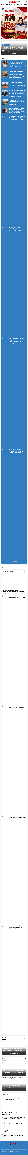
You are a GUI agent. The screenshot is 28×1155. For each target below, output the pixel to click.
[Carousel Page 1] (12, 53)
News (8, 44)
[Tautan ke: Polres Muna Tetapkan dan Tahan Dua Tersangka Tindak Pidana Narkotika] (5, 170)
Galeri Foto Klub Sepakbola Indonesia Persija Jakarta (16, 1134)
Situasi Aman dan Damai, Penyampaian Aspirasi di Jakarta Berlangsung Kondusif (16, 452)
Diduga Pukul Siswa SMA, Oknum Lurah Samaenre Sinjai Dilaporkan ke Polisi (17, 596)
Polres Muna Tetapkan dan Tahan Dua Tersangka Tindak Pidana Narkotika (17, 118)
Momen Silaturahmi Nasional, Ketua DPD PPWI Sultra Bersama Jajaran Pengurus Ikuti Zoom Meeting (17, 110)
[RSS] (17, 1147)
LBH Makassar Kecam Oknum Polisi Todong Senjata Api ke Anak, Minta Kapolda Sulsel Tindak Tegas (17, 706)
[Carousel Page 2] (14, 53)
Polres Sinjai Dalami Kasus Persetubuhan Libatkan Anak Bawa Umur (13, 591)
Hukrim (4, 44)
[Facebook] (11, 1147)
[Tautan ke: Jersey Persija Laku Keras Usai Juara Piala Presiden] (5, 1119)
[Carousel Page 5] (17, 1053)
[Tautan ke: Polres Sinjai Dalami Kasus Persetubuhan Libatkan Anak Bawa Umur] (14, 581)
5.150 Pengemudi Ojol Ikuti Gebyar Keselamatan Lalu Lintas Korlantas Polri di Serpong (16, 341)
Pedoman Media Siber (6, 1152)
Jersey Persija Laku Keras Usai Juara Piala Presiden (17, 1118)
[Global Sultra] (14, 1)
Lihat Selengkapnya (14, 561)
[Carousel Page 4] (15, 1053)
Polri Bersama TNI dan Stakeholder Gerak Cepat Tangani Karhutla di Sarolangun (16, 102)
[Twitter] (14, 1147)
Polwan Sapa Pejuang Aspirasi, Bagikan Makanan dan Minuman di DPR (16, 229)
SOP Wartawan (16, 1152)
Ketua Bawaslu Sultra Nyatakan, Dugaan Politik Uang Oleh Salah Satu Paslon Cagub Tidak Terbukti (13, 1049)
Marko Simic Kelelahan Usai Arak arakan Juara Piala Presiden (16, 1124)
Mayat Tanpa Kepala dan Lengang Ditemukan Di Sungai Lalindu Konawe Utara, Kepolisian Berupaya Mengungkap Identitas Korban (17, 75)
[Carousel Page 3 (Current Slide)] (15, 53)
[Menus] (2, 1)
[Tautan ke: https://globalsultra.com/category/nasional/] (25, 1059)
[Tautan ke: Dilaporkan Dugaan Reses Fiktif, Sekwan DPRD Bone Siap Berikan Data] (5, 869)
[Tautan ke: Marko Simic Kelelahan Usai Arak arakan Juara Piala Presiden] (5, 1127)
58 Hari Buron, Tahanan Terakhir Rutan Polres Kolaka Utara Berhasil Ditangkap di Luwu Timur (17, 85)
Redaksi (16, 1151)
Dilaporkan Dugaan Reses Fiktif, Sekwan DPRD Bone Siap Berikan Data (13, 49)
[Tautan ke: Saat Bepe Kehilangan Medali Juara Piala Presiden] (14, 1104)
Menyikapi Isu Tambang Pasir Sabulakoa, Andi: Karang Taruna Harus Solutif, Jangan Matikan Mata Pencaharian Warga (17, 65)
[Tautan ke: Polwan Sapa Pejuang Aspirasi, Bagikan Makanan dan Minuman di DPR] (5, 281)
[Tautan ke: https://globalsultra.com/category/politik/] (25, 1038)
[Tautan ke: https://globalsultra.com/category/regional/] (25, 1095)
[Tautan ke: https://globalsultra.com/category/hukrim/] (25, 572)
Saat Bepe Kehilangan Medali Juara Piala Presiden (13, 1113)
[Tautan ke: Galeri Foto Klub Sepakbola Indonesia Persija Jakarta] (5, 1136)
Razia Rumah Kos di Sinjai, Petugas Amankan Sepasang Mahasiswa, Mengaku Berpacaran (16, 926)
